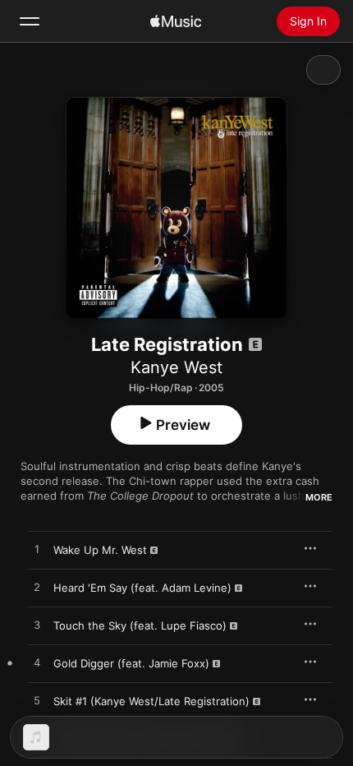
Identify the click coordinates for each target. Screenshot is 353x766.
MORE (318, 497)
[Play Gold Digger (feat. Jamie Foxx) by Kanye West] (37, 663)
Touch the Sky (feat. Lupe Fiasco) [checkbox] (140, 625)
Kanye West (176, 367)
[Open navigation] (29, 21)
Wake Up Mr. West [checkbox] (100, 549)
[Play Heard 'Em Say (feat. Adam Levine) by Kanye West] (37, 587)
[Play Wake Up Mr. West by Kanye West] (37, 549)
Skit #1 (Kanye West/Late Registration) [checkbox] (151, 701)
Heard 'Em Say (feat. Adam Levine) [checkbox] (142, 587)
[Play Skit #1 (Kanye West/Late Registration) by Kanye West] (37, 701)
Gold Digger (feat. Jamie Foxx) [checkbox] (131, 663)
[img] (175, 21)
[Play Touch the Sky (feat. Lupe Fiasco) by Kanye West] (37, 625)
